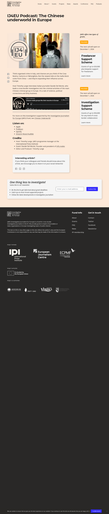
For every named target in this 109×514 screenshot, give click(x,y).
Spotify (19, 131)
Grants (54, 4)
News (69, 4)
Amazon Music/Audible (25, 134)
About (46, 4)
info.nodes (60, 146)
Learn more (85, 76)
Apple (18, 127)
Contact (91, 218)
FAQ (92, 4)
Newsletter (92, 229)
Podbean (19, 129)
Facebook (91, 225)
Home (40, 4)
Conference (84, 4)
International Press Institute (27, 144)
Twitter (91, 221)
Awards (75, 4)
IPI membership (78, 232)
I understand (96, 511)
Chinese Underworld (42, 118)
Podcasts (99, 4)
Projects (61, 4)
